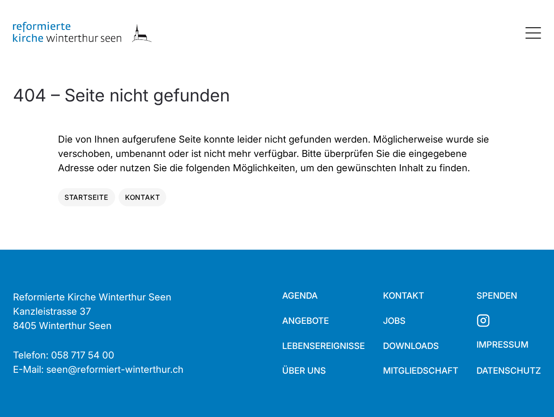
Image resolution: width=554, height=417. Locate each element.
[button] (532, 395)
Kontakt (403, 295)
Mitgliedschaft (420, 370)
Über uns (304, 370)
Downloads (411, 346)
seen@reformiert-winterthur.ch (115, 369)
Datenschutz (509, 370)
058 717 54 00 (82, 355)
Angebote (305, 321)
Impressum (502, 344)
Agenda (300, 295)
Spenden (497, 295)
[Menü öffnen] (533, 33)
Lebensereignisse (323, 346)
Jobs (394, 321)
